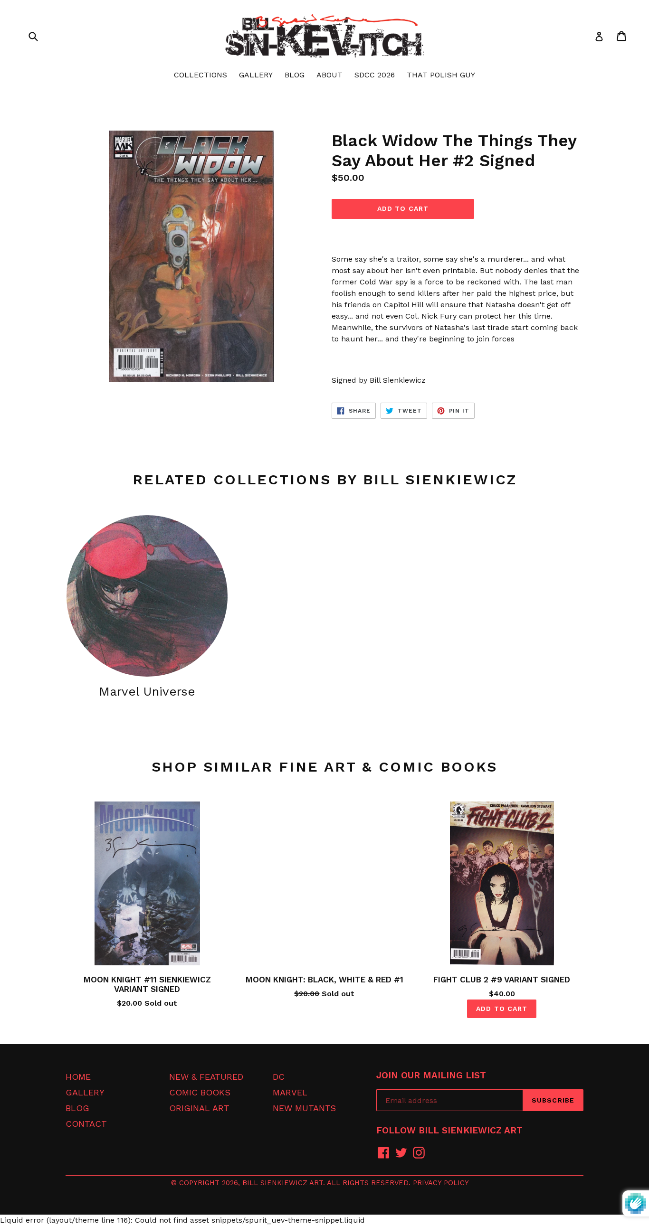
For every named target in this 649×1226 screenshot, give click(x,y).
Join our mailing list (431, 1075)
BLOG (295, 74)
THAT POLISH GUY (441, 74)
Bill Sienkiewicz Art (282, 1183)
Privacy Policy (441, 1183)
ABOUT (329, 74)
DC (279, 1077)
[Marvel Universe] (147, 595)
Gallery (85, 1092)
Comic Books (199, 1092)
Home (78, 1077)
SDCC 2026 (374, 74)
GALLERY (256, 74)
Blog (77, 1108)
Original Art (199, 1108)
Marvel (290, 1092)
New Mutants (304, 1108)
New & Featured (206, 1077)
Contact (86, 1124)
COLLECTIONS (200, 74)
